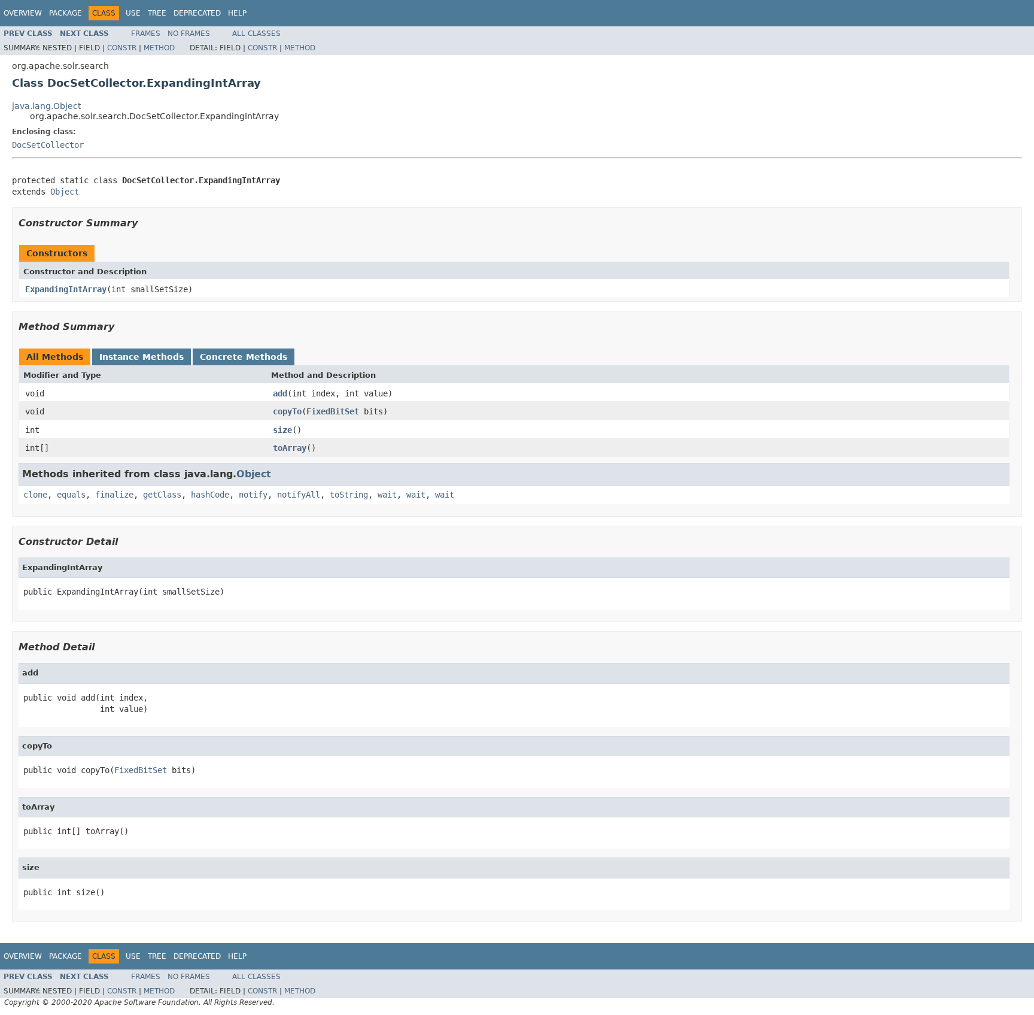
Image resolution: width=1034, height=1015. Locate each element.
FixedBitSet (332, 411)
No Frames (189, 33)
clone (35, 494)
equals (71, 494)
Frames (145, 33)
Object (64, 191)
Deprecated (197, 13)
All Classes (256, 33)
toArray (289, 448)
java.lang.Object (46, 106)
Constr (121, 48)
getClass (162, 494)
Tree (157, 13)
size (282, 430)
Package (65, 13)
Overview (23, 13)
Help (237, 13)
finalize (114, 494)
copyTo (287, 411)
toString (349, 494)
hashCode (210, 494)
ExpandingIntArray (66, 289)
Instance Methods (141, 357)
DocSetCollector (48, 145)
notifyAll (298, 494)
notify (253, 494)
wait (387, 494)
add (280, 393)
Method (159, 48)
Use (133, 13)
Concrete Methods (243, 357)
